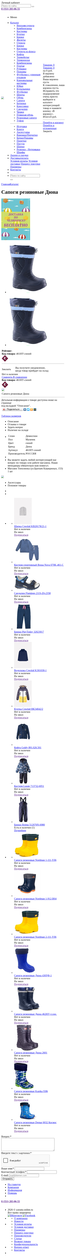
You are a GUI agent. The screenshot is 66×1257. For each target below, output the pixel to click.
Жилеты (21, 40)
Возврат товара (22, 1241)
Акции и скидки (19, 155)
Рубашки (21, 68)
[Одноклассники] (31, 409)
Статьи (18, 1238)
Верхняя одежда (25, 25)
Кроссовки (23, 106)
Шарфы (21, 152)
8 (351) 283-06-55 (10, 9)
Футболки (22, 91)
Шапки (21, 146)
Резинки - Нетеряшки (28, 149)
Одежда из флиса (26, 51)
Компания (13, 1187)
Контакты (15, 169)
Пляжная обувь (25, 115)
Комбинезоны (24, 28)
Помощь (12, 1193)
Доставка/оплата (19, 158)
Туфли (20, 120)
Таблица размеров (11, 416)
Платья (20, 66)
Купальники (23, 89)
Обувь (20, 97)
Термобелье (23, 57)
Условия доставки (24, 1227)
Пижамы (21, 71)
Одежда (21, 42)
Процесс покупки (30, 163)
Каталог (14, 22)
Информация (15, 1190)
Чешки (20, 112)
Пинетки (21, 140)
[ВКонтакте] (25, 409)
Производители (22, 1235)
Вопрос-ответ (21, 1247)
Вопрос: (6, 1136)
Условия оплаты (19, 161)
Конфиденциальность (26, 1244)
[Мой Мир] (35, 409)
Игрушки (22, 126)
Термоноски (23, 60)
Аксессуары (23, 132)
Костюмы (22, 31)
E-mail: (5, 1175)
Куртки (21, 34)
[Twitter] (28, 409)
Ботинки (21, 103)
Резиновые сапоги (27, 117)
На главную (14, 1184)
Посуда (21, 143)
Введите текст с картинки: (16, 1153)
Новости (19, 1221)
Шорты (21, 94)
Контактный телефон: (13, 1172)
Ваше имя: (7, 1168)
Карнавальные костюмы (25, 82)
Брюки (20, 37)
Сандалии (22, 109)
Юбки (20, 86)
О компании (21, 1218)
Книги (20, 129)
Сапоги (21, 100)
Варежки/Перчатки (27, 135)
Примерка (15, 166)
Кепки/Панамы (25, 138)
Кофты (20, 54)
